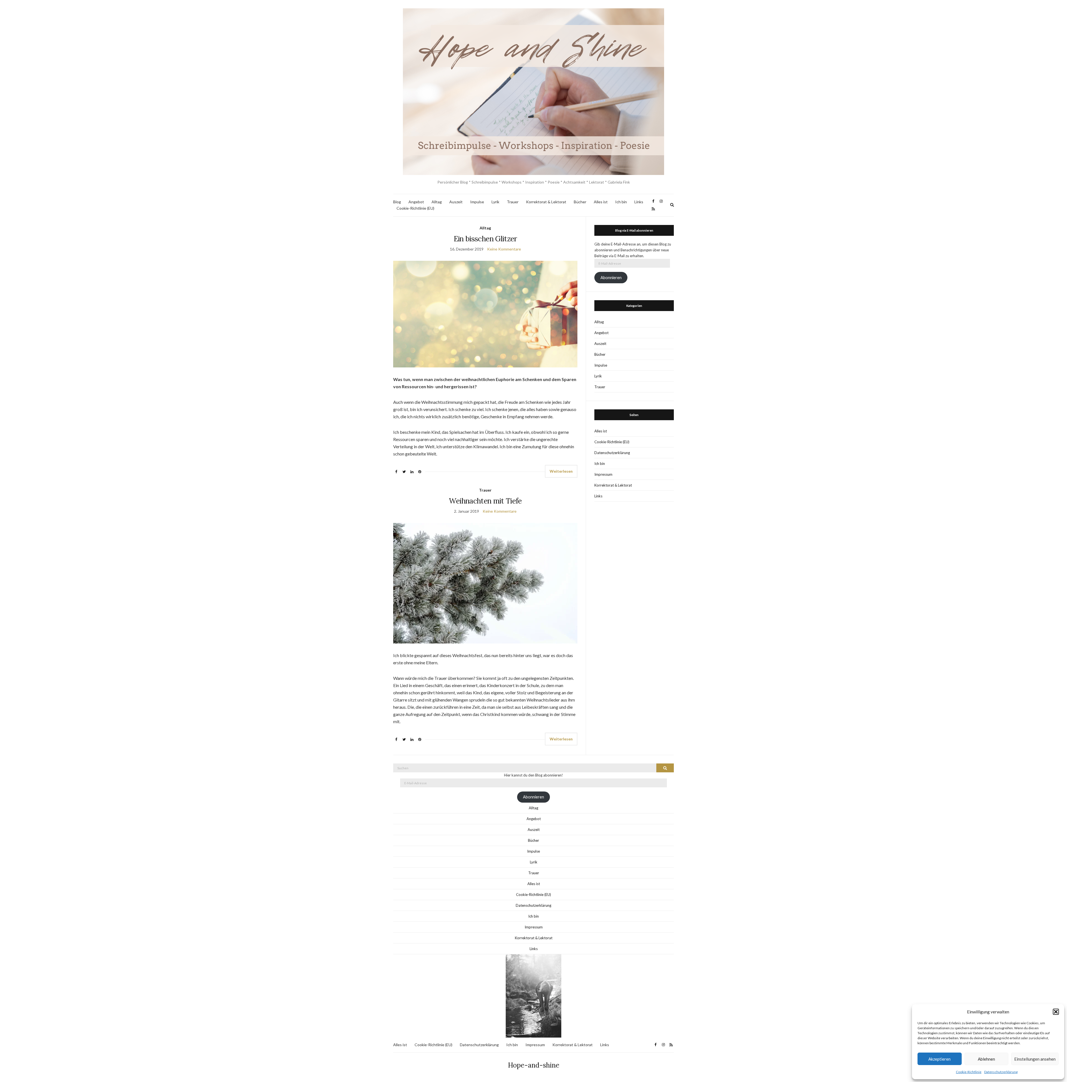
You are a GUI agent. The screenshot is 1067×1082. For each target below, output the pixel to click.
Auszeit (456, 201)
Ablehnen (986, 1058)
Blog (397, 201)
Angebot (416, 201)
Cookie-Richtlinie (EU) (415, 208)
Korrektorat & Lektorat (546, 201)
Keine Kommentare (504, 249)
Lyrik (495, 201)
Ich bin (621, 201)
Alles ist (601, 201)
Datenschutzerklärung (1001, 1072)
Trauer (512, 201)
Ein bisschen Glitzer (485, 238)
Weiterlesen (561, 471)
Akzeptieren (939, 1058)
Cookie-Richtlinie (968, 1072)
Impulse (477, 201)
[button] (1056, 1012)
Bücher (580, 201)
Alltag (437, 201)
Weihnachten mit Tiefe (485, 500)
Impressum (603, 474)
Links (638, 201)
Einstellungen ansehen (1035, 1058)
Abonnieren (611, 277)
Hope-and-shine (533, 1065)
